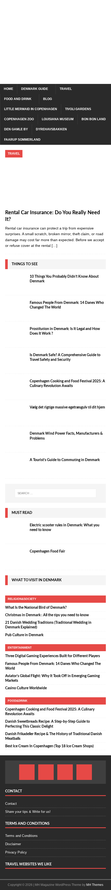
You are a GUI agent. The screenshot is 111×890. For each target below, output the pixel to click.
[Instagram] (46, 772)
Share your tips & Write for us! (28, 812)
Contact (11, 804)
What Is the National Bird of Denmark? (36, 607)
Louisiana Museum (58, 119)
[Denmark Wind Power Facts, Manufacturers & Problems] (15, 439)
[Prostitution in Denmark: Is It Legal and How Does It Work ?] (15, 334)
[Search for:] (55, 493)
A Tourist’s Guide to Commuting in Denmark (65, 460)
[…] (54, 245)
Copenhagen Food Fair (47, 551)
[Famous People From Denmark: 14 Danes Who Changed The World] (15, 308)
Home (8, 89)
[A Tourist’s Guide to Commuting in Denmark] (15, 465)
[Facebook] (27, 772)
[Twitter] (84, 772)
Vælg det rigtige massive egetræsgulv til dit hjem (67, 407)
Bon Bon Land (94, 119)
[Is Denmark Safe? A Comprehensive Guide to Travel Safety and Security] (15, 360)
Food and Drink (17, 99)
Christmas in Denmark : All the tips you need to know (47, 615)
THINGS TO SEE (25, 264)
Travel (66, 89)
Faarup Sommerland (22, 139)
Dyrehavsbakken (51, 129)
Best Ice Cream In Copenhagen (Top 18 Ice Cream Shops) (49, 746)
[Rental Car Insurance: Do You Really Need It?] (55, 178)
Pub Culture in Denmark (24, 635)
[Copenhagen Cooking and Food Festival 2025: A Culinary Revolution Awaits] (15, 386)
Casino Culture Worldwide (26, 688)
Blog (47, 99)
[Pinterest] (65, 772)
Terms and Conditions (21, 836)
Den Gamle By (16, 129)
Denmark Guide (34, 89)
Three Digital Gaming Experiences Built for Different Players (52, 656)
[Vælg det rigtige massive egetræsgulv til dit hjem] (15, 413)
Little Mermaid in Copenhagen (30, 109)
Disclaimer (13, 844)
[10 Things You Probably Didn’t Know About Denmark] (15, 282)
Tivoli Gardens (78, 109)
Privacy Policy (16, 852)
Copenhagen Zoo (19, 119)
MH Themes (94, 885)
